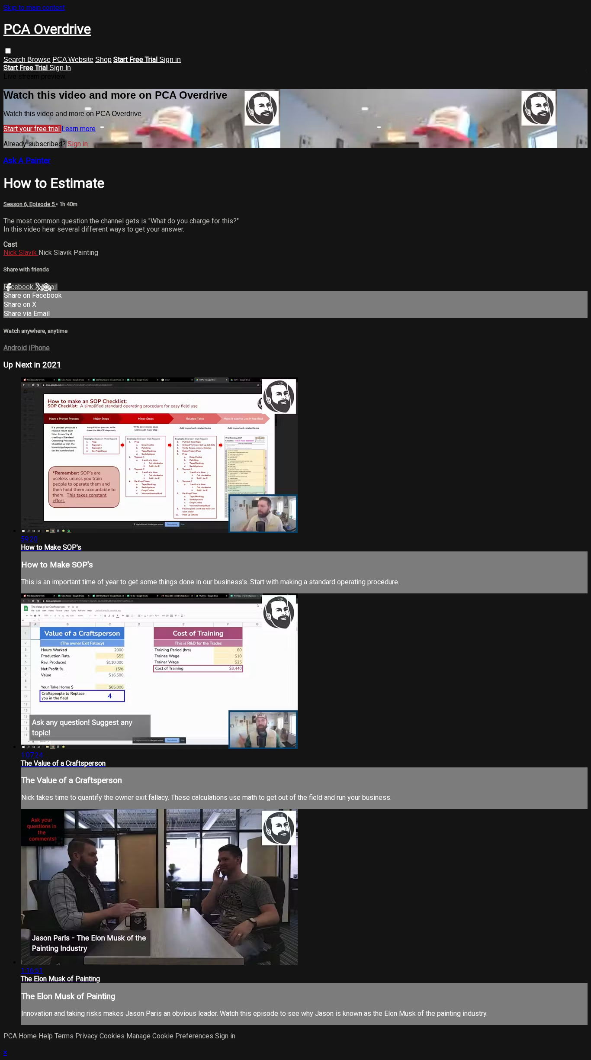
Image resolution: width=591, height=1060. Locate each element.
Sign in (170, 59)
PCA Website (72, 59)
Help (47, 1036)
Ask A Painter (27, 160)
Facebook (19, 287)
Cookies (113, 1036)
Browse (39, 59)
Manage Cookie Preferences (170, 1036)
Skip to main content (34, 7)
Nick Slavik (21, 252)
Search (15, 59)
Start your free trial (32, 129)
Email (49, 287)
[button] (8, 51)
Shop (103, 59)
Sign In (60, 67)
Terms (65, 1036)
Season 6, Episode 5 (29, 204)
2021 (51, 365)
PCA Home (20, 1036)
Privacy (87, 1036)
